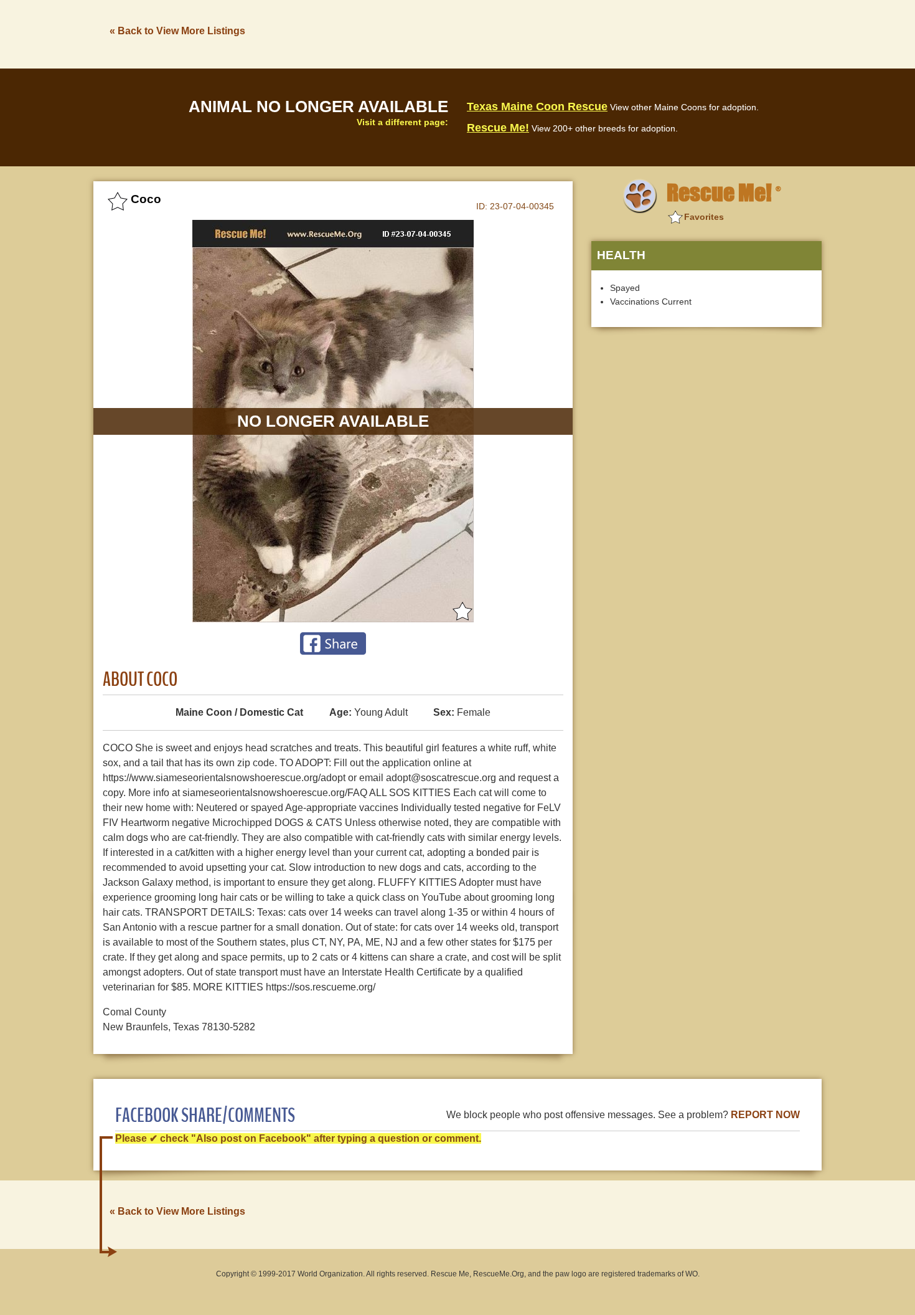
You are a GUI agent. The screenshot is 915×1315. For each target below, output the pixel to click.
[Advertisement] (595, 33)
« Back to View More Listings (177, 31)
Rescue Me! (498, 127)
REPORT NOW (765, 1114)
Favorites (704, 217)
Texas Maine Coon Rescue (537, 106)
